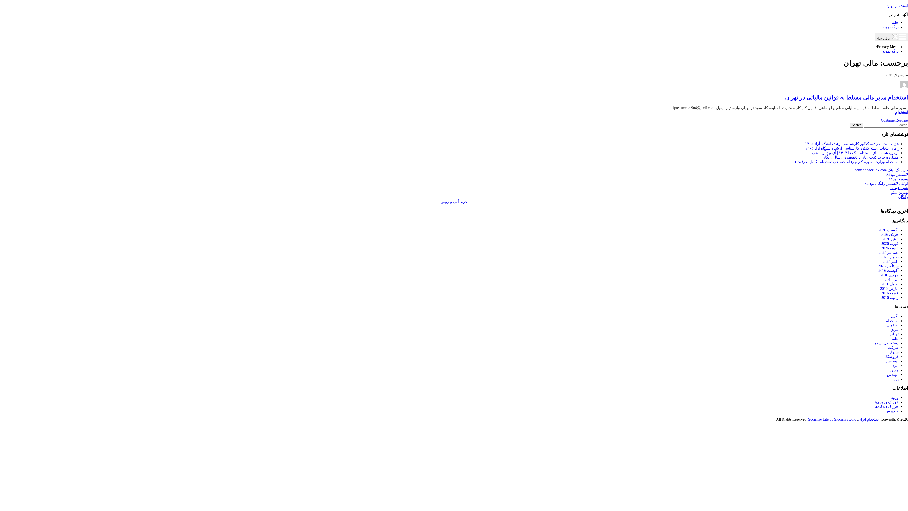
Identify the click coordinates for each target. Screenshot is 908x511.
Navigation (884, 38)
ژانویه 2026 (890, 248)
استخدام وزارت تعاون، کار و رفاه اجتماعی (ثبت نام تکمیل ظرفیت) (847, 162)
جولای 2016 (890, 275)
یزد (896, 379)
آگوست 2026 (888, 230)
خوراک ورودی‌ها (886, 402)
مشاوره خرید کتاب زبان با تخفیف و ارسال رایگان (860, 157)
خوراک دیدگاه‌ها (887, 407)
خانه (895, 23)
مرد (896, 366)
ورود (895, 398)
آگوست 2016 (888, 271)
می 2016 (892, 280)
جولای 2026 (890, 235)
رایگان (903, 197)
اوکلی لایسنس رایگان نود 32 (886, 183)
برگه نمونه (890, 27)
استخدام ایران (897, 6)
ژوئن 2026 (890, 239)
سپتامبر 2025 (888, 266)
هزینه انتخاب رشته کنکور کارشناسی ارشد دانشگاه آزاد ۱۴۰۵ (852, 144)
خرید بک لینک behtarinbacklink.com (881, 170)
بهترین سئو (899, 192)
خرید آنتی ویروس (454, 202)
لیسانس (892, 361)
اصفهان (893, 325)
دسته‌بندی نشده (886, 343)
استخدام (901, 112)
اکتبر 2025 (891, 262)
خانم (895, 339)
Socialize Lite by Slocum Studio (832, 419)
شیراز (894, 352)
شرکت (893, 348)
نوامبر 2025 (890, 257)
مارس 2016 (889, 288)
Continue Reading (894, 120)
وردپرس (892, 411)
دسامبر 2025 (889, 253)
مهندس (893, 375)
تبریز (895, 330)
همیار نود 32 (899, 188)
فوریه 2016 (890, 293)
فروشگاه (891, 357)
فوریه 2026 (890, 244)
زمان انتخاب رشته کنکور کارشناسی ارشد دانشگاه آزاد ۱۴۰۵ (852, 148)
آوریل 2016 (890, 284)
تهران (894, 334)
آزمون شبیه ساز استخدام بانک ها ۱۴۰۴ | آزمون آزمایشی (855, 153)
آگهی (895, 316)
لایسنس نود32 (897, 174)
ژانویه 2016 (890, 297)
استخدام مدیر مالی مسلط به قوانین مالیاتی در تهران (846, 97)
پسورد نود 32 (898, 179)
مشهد (894, 370)
